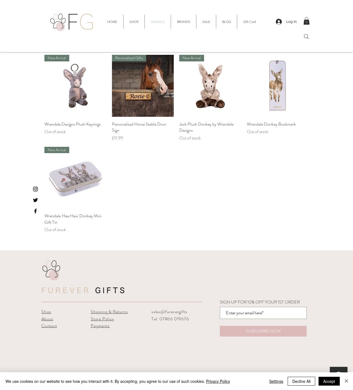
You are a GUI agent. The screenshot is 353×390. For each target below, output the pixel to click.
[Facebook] (35, 211)
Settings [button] (276, 381)
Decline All (301, 381)
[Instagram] (35, 189)
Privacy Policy (218, 381)
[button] (183, 22)
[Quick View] (278, 86)
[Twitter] (35, 200)
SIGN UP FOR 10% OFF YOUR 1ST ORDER (260, 302)
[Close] (346, 381)
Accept (329, 381)
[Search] (306, 36)
